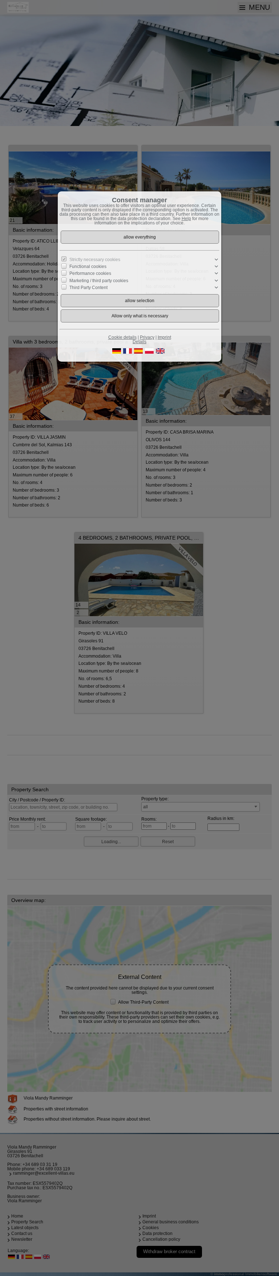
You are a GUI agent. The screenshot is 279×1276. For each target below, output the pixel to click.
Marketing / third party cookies (98, 280)
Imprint (164, 337)
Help (186, 218)
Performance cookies (90, 273)
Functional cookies (87, 266)
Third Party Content (88, 287)
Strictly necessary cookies (94, 259)
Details (139, 341)
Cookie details (122, 337)
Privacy (147, 337)
